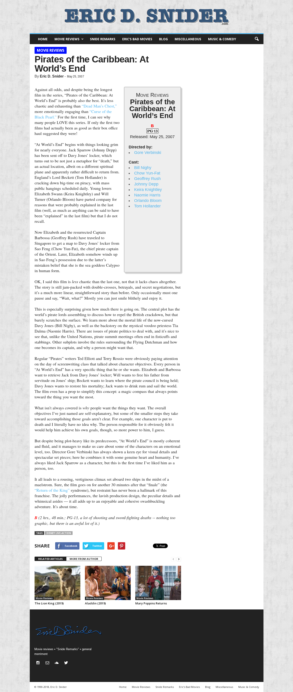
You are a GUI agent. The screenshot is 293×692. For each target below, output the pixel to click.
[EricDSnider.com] (146, 16)
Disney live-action (58, 533)
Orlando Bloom (148, 200)
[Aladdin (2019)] (108, 583)
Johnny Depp (146, 184)
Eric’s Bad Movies (137, 39)
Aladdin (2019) (95, 603)
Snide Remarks (102, 39)
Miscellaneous (188, 39)
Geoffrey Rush (147, 178)
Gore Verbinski (147, 152)
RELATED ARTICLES (50, 559)
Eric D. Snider (52, 76)
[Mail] (48, 663)
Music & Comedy (222, 39)
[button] (257, 39)
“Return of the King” (52, 490)
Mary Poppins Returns (151, 603)
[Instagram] (39, 663)
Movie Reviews (66, 39)
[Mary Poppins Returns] (158, 583)
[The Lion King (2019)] (57, 583)
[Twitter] (66, 663)
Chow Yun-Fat (147, 173)
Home (43, 39)
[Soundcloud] (57, 663)
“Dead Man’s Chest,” (99, 106)
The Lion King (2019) (49, 603)
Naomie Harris (147, 195)
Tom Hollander (147, 206)
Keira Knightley (148, 189)
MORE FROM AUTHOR (84, 559)
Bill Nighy (142, 167)
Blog (163, 39)
